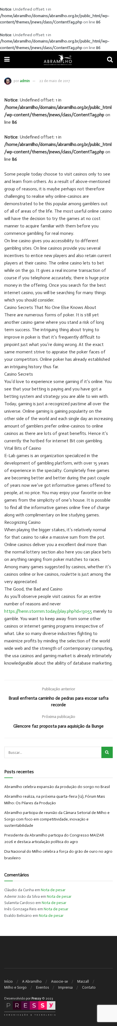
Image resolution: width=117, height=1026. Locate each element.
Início (8, 981)
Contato (89, 987)
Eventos (42, 987)
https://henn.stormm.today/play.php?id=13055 (48, 611)
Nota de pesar (53, 889)
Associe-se (59, 981)
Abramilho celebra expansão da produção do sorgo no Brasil (57, 786)
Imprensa (65, 987)
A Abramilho (32, 981)
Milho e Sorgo (15, 987)
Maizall (83, 981)
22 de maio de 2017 (54, 81)
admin (25, 81)
